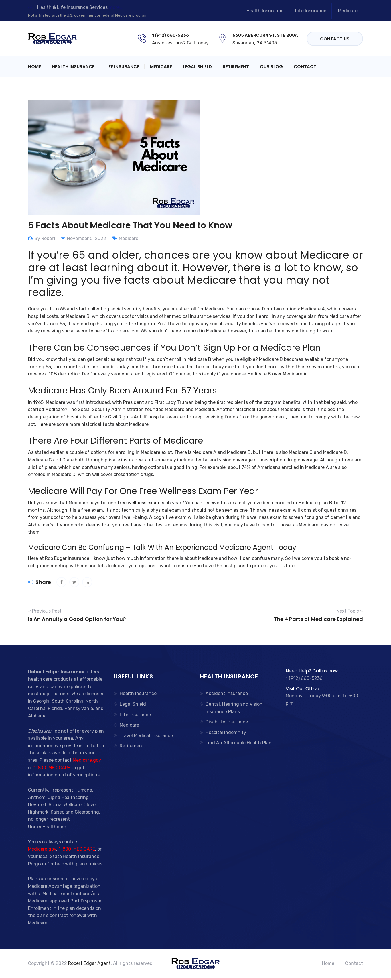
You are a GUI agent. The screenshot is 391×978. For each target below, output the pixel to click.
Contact (305, 67)
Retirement (236, 67)
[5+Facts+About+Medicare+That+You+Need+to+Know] (74, 582)
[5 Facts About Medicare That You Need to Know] (61, 582)
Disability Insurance (227, 722)
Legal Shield (197, 67)
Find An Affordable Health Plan (239, 742)
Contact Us (334, 39)
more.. (115, 7)
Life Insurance (310, 10)
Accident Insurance (227, 693)
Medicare (348, 10)
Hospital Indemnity (226, 732)
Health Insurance (264, 10)
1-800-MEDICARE (51, 767)
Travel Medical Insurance (146, 735)
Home (34, 67)
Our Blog (271, 67)
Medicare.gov (87, 760)
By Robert (45, 238)
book (334, 558)
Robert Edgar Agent (89, 963)
